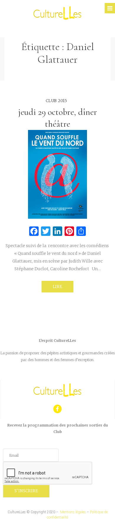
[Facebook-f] (57, 409)
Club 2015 (56, 100)
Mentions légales (73, 512)
